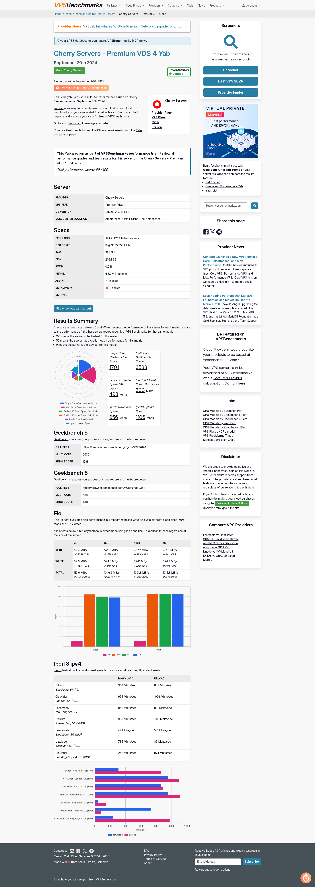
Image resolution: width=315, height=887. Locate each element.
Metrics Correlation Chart (219, 439)
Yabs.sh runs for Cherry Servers (95, 14)
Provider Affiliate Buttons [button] (232, 503)
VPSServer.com (106, 879)
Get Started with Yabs (103, 112)
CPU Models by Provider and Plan (224, 427)
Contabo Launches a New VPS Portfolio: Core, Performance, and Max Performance (230, 261)
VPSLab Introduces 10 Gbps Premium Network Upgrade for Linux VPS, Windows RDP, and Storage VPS (161, 26)
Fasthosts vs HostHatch (218, 535)
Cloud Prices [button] (133, 5)
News (201, 5)
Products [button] (215, 5)
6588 (141, 367)
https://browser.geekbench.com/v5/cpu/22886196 (114, 447)
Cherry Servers (114, 197)
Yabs (68, 14)
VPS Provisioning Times (218, 435)
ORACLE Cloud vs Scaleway (220, 539)
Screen (157, 127)
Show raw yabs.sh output (73, 308)
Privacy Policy (153, 855)
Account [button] (251, 5)
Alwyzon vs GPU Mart (216, 547)
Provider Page (162, 112)
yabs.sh (58, 108)
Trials (190, 5)
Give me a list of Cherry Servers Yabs (83, 88)
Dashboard (74, 123)
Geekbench (61, 439)
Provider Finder (231, 92)
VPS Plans (159, 117)
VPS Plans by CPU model (219, 431)
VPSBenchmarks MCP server (128, 40)
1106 (140, 417)
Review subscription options (212, 869)
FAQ (146, 850)
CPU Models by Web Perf (219, 423)
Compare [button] (174, 5)
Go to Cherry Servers (69, 70)
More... (207, 559)
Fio (62, 520)
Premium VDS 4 (115, 204)
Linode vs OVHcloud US (218, 551)
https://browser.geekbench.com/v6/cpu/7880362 (114, 488)
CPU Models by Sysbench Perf (222, 411)
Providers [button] (155, 5)
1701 (114, 367)
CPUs (155, 122)
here (241, 383)
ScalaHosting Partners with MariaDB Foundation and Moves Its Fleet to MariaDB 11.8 (228, 300)
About (147, 863)
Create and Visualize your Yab (224, 186)
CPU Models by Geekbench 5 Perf (225, 415)
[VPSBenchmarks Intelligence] (305, 877)
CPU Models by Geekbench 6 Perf (225, 419)
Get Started (212, 182)
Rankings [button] (112, 5)
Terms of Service (155, 859)
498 (113, 394)
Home (57, 14)
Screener (230, 70)
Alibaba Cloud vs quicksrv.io (220, 543)
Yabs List (211, 190)
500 (140, 390)
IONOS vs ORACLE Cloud (219, 555)
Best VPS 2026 (230, 81)
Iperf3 (57, 670)
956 (113, 417)
